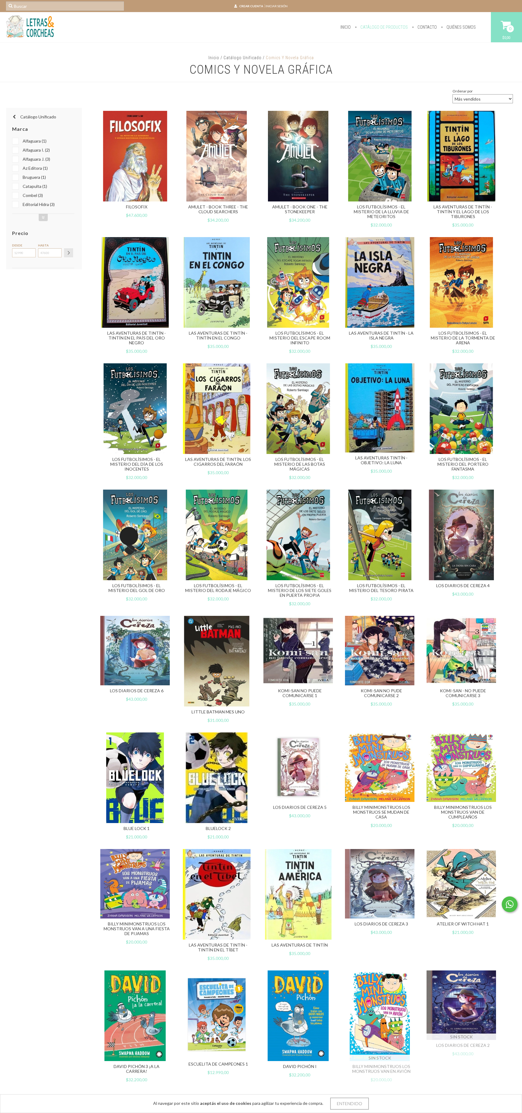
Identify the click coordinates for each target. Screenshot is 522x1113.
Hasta (43, 245)
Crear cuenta (251, 6)
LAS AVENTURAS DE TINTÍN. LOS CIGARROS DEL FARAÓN (218, 462)
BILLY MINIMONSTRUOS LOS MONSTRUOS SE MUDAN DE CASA (381, 812)
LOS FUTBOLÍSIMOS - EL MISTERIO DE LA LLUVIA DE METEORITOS (381, 211)
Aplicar (68, 252)
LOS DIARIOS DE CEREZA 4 (463, 585)
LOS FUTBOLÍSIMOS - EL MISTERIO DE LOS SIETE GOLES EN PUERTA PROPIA (299, 590)
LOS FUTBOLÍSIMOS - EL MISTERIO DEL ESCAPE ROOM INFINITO (299, 337)
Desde (17, 245)
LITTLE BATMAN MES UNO (218, 711)
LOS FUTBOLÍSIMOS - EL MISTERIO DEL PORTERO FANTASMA (462, 464)
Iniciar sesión (277, 6)
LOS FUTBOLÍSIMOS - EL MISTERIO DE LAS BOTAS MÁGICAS (299, 464)
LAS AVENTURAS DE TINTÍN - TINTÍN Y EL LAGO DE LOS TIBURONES (462, 211)
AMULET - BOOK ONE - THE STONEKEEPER (299, 209)
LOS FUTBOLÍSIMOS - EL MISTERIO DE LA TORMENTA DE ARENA (463, 337)
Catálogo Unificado (243, 57)
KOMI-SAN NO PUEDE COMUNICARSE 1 (300, 693)
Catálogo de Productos (383, 27)
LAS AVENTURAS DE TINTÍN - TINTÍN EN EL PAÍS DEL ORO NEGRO (136, 337)
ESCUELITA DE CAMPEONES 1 (218, 1063)
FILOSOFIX (136, 206)
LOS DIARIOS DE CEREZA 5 (300, 807)
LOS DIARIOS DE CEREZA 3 (381, 923)
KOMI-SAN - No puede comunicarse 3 (463, 693)
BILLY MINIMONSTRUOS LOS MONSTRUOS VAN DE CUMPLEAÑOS (463, 812)
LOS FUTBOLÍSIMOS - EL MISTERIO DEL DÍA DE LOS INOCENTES (136, 464)
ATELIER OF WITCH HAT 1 (463, 923)
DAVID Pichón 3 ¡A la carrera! (137, 1069)
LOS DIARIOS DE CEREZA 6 (136, 690)
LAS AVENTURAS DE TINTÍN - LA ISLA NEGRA (381, 335)
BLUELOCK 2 (218, 828)
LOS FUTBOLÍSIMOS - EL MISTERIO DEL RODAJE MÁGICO (218, 588)
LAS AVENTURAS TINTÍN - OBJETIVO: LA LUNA (381, 460)
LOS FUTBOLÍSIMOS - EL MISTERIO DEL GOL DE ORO (136, 588)
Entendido (349, 1103)
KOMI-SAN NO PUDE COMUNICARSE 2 (381, 693)
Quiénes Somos (461, 27)
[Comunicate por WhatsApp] (509, 904)
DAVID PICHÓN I (300, 1066)
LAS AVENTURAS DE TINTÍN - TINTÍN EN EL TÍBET (218, 947)
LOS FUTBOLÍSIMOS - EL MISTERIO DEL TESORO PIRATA (381, 588)
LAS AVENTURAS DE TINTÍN (300, 944)
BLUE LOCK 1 (137, 828)
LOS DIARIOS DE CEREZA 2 (463, 1045)
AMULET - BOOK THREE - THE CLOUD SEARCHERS (218, 209)
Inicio (345, 27)
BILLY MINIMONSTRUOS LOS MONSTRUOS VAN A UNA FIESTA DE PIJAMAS (137, 928)
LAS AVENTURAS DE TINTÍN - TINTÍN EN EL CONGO (218, 335)
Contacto (427, 27)
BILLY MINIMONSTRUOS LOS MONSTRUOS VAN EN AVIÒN (381, 1069)
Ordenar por (463, 91)
